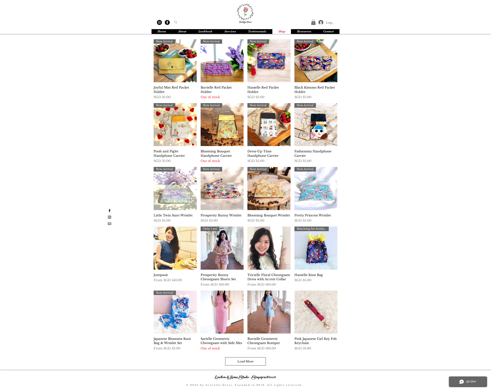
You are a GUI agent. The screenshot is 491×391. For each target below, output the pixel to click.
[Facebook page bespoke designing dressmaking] (109, 211)
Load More (245, 361)
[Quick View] (175, 248)
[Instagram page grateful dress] (109, 217)
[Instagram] (159, 22)
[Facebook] (167, 22)
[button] (313, 22)
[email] (109, 224)
